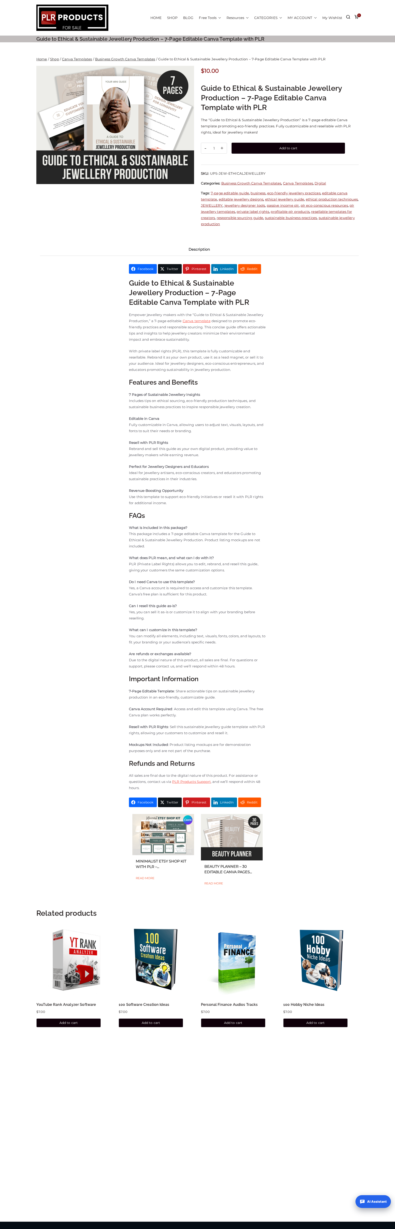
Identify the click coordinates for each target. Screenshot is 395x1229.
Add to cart (288, 148)
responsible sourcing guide (240, 218)
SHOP (172, 18)
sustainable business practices (291, 218)
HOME (156, 18)
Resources (235, 18)
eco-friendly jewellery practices (293, 193)
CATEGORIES (266, 18)
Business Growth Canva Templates (125, 59)
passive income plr (283, 205)
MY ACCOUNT (300, 18)
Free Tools (207, 18)
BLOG (188, 18)
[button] (218, 18)
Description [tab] (199, 249)
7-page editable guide (230, 193)
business (258, 193)
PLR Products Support (191, 781)
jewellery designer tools (244, 205)
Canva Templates (77, 59)
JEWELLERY (212, 205)
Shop (54, 59)
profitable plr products (290, 211)
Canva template (197, 321)
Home (41, 59)
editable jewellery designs (241, 199)
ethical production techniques (332, 199)
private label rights (253, 211)
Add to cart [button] (68, 1023)
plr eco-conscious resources (324, 205)
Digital (320, 183)
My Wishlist (332, 18)
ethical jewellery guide (284, 199)
